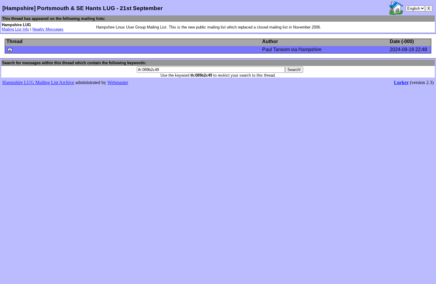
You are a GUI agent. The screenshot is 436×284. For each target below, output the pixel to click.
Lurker (401, 82)
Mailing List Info (15, 29)
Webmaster (117, 82)
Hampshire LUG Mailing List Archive (38, 82)
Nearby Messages (47, 29)
